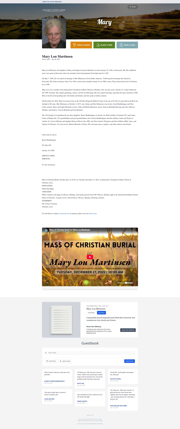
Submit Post (129, 361)
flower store (93, 213)
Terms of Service (95, 421)
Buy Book (101, 313)
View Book (91, 313)
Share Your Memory (128, 330)
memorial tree (64, 213)
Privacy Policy (84, 421)
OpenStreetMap (92, 423)
